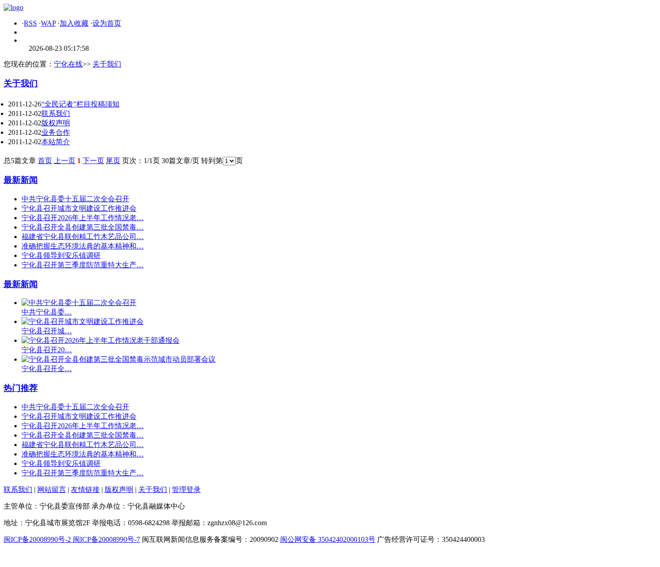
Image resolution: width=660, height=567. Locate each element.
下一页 (93, 160)
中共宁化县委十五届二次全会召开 (75, 199)
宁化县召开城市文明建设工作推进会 (79, 208)
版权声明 (55, 123)
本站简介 (55, 142)
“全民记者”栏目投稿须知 (80, 104)
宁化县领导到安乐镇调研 (61, 255)
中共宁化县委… (47, 312)
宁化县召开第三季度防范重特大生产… (83, 265)
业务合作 (55, 132)
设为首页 (106, 23)
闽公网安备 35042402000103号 (327, 539)
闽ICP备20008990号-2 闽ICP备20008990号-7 (72, 539)
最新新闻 (21, 180)
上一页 (64, 160)
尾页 (113, 160)
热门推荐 (21, 388)
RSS (30, 23)
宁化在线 (68, 64)
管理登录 (186, 489)
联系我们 (55, 113)
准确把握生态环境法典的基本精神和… (83, 246)
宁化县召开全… (47, 368)
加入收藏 (74, 23)
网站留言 (51, 489)
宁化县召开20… (47, 350)
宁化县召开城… (47, 331)
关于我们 (106, 64)
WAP (48, 23)
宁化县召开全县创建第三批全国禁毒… (83, 227)
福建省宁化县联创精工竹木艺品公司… (83, 236)
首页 (45, 160)
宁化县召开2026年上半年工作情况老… (83, 217)
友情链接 (85, 489)
